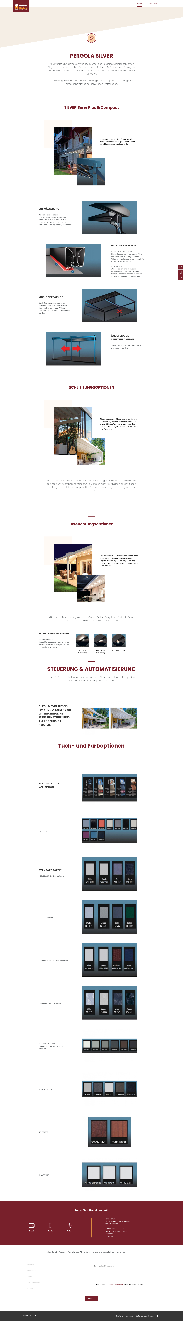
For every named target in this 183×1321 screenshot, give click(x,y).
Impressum (129, 1316)
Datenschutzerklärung (114, 1284)
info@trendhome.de (118, 1231)
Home (139, 3)
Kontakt (153, 3)
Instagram (109, 1236)
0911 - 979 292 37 (118, 1229)
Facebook (109, 1234)
